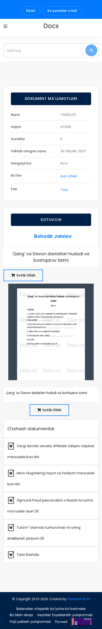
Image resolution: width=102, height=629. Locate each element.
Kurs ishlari (68, 176)
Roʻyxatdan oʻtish (62, 10)
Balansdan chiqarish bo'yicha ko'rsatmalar (51, 608)
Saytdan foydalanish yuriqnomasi (65, 615)
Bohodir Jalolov (53, 236)
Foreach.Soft (78, 599)
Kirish (30, 10)
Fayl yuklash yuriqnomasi (30, 621)
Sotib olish (25, 275)
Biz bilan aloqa (21, 615)
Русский (61, 621)
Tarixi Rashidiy (27, 554)
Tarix (64, 189)
